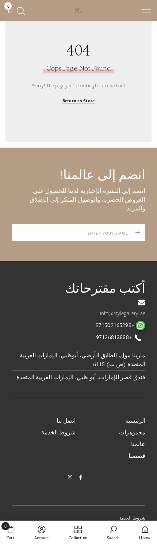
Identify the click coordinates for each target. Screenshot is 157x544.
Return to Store (78, 101)
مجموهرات (132, 432)
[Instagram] (70, 477)
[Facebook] (80, 477)
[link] (113, 532)
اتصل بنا (66, 420)
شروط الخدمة (58, 432)
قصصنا (137, 456)
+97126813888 (114, 337)
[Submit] (137, 232)
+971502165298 (116, 325)
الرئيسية (135, 420)
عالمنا (138, 444)
